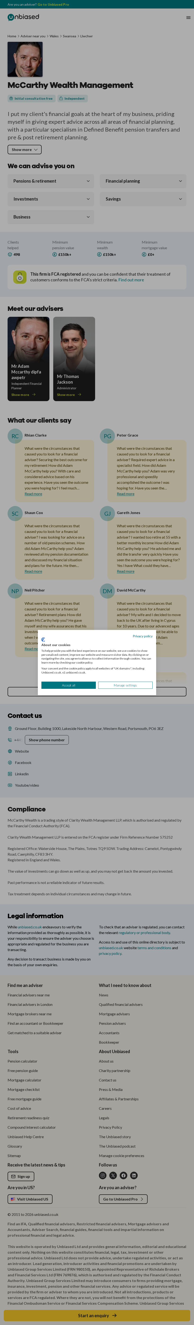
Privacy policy (143, 636)
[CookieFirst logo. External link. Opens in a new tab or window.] (43, 640)
